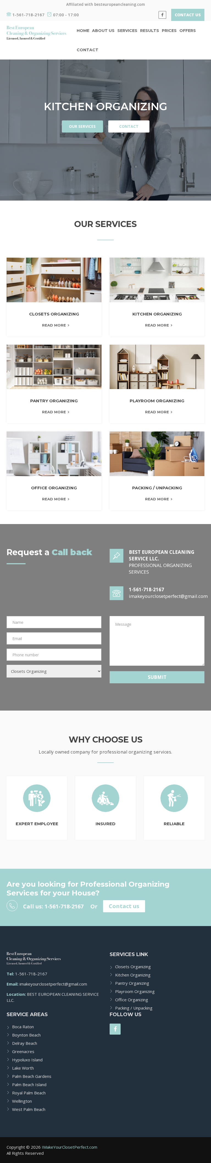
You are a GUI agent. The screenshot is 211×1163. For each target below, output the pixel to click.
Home (83, 30)
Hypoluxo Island (27, 1059)
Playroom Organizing (135, 991)
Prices (169, 30)
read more (54, 325)
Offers (187, 30)
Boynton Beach (26, 1035)
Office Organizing (131, 999)
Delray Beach (24, 1043)
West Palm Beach (28, 1109)
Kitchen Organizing (133, 975)
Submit (157, 677)
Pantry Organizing (132, 983)
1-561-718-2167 (28, 14)
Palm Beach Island (29, 1084)
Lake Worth (23, 1068)
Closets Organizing (133, 966)
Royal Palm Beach (29, 1092)
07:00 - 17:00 (66, 14)
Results (149, 30)
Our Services (82, 126)
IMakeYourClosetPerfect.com (69, 1147)
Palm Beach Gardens (31, 1076)
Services (127, 30)
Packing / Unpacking (133, 1008)
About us (103, 30)
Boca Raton (23, 1026)
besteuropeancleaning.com (119, 4)
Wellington (22, 1101)
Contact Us (188, 14)
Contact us (124, 906)
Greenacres (23, 1051)
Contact (87, 49)
